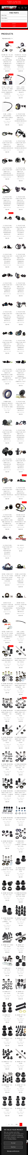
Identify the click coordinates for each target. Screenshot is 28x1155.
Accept (13, 1143)
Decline (13, 1147)
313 (16, 1124)
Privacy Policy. (12, 1139)
